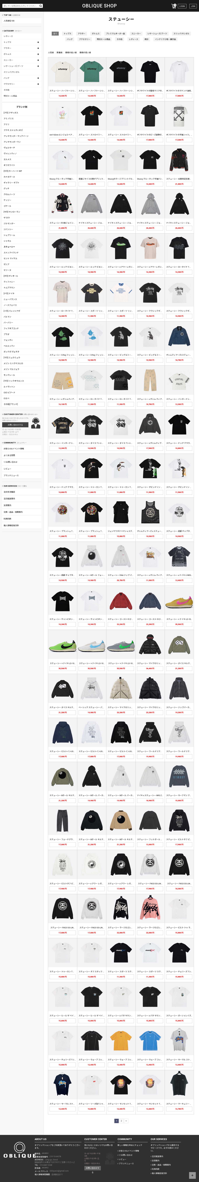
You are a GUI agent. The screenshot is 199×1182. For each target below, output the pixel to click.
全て (55, 34)
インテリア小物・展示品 (165, 39)
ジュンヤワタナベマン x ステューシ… (123, 531)
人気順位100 (9, 21)
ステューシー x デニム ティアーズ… (152, 399)
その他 (6, 90)
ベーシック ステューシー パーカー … (94, 707)
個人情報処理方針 (11, 525)
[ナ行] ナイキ (9, 293)
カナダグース (9, 177)
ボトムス (7, 54)
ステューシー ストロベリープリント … (95, 135)
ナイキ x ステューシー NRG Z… (150, 795)
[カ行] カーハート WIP (13, 171)
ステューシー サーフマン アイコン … (181, 795)
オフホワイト (9, 165)
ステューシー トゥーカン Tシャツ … (94, 487)
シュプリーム (9, 235)
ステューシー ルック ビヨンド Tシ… (65, 267)
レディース (8, 36)
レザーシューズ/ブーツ (13, 66)
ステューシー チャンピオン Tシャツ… (65, 619)
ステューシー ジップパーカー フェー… (182, 707)
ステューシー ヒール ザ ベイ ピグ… (64, 1016)
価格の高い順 (85, 52)
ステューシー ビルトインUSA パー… (65, 751)
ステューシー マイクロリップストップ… (154, 663)
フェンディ (8, 340)
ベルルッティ (9, 346)
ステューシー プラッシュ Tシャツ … (65, 531)
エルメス (7, 159)
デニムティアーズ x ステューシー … (152, 531)
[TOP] (192, 1175)
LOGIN (182, 6)
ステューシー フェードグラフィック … (66, 839)
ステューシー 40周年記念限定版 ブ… (181, 179)
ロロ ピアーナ (9, 392)
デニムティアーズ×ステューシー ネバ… (182, 355)
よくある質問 (9, 455)
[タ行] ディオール (11, 276)
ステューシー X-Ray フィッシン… (63, 355)
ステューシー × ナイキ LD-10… (179, 619)
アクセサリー (9, 84)
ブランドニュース (11, 475)
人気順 (51, 52)
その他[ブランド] (11, 404)
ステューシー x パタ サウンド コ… (122, 1016)
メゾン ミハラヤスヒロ (13, 363)
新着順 (59, 52)
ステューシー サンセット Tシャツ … (123, 1104)
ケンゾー (7, 200)
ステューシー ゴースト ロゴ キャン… (123, 619)
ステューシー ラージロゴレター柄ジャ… (125, 928)
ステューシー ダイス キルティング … (181, 663)
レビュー (7, 469)
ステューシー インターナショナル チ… (182, 399)
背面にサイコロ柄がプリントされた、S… (96, 179)
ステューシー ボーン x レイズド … (180, 1016)
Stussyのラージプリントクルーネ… (123, 179)
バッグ (6, 78)
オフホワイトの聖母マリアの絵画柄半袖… (154, 91)
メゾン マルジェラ (11, 369)
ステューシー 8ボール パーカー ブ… (94, 795)
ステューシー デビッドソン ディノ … (152, 487)
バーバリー (8, 323)
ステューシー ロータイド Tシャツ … (181, 267)
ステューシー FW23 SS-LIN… (150, 883)
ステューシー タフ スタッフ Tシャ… (94, 972)
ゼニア (6, 264)
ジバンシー (8, 229)
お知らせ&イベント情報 (14, 449)
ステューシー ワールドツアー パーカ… (153, 751)
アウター (7, 48)
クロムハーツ (9, 194)
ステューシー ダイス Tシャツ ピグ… (94, 443)
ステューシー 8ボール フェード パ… (94, 575)
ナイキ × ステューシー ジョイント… (94, 223)
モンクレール (9, 375)
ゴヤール (7, 206)
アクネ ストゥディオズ (13, 130)
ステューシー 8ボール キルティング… (65, 795)
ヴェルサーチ (9, 148)
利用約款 (7, 519)
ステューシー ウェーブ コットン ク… (94, 1060)
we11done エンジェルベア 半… (63, 135)
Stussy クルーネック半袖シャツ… (64, 179)
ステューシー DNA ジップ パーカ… (122, 575)
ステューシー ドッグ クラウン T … (180, 443)
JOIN (193, 6)
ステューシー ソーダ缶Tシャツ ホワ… (95, 1104)
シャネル (7, 241)
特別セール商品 (10, 96)
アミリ (6, 124)
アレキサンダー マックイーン (16, 136)
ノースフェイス (10, 305)
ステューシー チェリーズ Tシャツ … (181, 972)
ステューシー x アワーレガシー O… (122, 267)
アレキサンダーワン (12, 142)
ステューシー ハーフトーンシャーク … (66, 91)
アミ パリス (9, 118)
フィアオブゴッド (11, 328)
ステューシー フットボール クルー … (152, 839)
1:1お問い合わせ (10, 462)
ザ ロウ (7, 218)
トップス (7, 42)
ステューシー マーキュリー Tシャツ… (182, 1104)
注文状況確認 (9, 492)
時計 (146, 39)
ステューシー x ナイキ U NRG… (179, 575)
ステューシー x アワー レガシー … (93, 883)
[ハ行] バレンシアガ (12, 311)
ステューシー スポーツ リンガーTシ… (95, 311)
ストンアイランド (11, 253)
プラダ (6, 334)
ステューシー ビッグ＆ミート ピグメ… (124, 355)
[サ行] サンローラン (12, 212)
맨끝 (126, 1121)
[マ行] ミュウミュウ (12, 357)
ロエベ (6, 398)
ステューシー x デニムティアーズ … (64, 399)
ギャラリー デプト (11, 183)
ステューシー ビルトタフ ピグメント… (182, 839)
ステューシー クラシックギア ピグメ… (153, 311)
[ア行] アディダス (11, 113)
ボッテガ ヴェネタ (11, 352)
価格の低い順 (71, 52)
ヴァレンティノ (10, 153)
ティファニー (9, 282)
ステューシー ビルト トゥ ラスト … (181, 928)
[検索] (41, 6)
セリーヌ (7, 270)
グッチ (6, 188)
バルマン (7, 317)
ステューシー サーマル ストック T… (181, 1060)
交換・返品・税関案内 (13, 512)
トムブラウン (9, 288)
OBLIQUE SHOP (99, 6)
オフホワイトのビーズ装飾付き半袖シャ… (154, 135)
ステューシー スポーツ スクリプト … (123, 972)
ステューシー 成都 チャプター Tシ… (181, 531)
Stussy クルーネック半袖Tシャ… (151, 179)
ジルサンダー (9, 223)
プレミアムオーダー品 (115, 34)
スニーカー (8, 60)
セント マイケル (10, 258)
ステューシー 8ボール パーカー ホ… (123, 795)
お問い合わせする (15, 425)
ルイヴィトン (9, 387)
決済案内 (7, 505)
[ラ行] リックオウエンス (14, 381)
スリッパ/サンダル (12, 72)
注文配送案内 (9, 499)
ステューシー (9, 247)
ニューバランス (10, 299)
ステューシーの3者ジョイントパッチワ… (67, 223)
